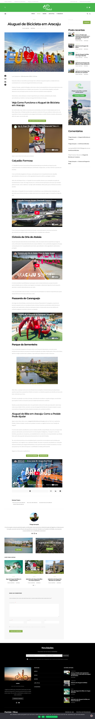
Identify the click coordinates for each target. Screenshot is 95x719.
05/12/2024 (86, 49)
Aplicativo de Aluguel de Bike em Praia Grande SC (34, 579)
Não (43, 716)
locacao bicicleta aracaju (46, 502)
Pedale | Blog (11, 712)
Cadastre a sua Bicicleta (19, 1)
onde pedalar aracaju (19, 504)
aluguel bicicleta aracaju (19, 502)
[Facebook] (89, 7)
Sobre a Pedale (8, 1)
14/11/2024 (18, 582)
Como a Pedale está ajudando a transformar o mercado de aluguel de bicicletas (82, 37)
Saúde (44, 13)
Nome (10, 620)
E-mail (28, 620)
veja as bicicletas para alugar (37, 120)
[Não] (93, 716)
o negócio (60, 13)
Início (33, 13)
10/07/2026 (86, 40)
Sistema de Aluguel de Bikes (81, 46)
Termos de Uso (73, 1)
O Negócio (77, 33)
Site (45, 620)
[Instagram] (87, 7)
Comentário (12, 602)
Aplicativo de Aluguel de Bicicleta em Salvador (54, 579)
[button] (90, 13)
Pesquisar (70, 19)
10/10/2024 (38, 582)
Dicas (38, 13)
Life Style (51, 13)
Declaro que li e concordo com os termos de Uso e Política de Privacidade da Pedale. (48, 659)
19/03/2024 (23, 546)
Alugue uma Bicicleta (33, 1)
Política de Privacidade (85, 1)
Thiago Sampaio (25, 28)
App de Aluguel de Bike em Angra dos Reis (13, 579)
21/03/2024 (54, 545)
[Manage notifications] (91, 716)
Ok (39, 716)
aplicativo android (32, 455)
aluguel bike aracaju (32, 502)
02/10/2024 (59, 582)
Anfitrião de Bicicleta (83, 143)
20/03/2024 (33, 28)
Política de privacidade (51, 716)
